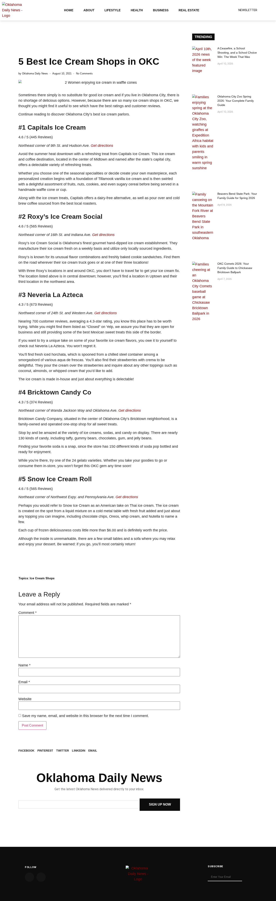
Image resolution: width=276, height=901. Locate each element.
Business (161, 10)
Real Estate (189, 10)
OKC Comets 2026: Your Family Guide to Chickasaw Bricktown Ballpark (234, 268)
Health (137, 10)
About (88, 10)
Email (24, 682)
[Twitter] (41, 877)
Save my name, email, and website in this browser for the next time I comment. (85, 716)
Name (24, 665)
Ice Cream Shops (42, 578)
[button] (26, 751)
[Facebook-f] (29, 877)
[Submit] (247, 877)
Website (25, 699)
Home (68, 10)
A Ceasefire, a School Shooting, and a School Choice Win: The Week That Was (237, 52)
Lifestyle (112, 10)
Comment (27, 612)
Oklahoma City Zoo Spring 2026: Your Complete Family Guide (235, 101)
